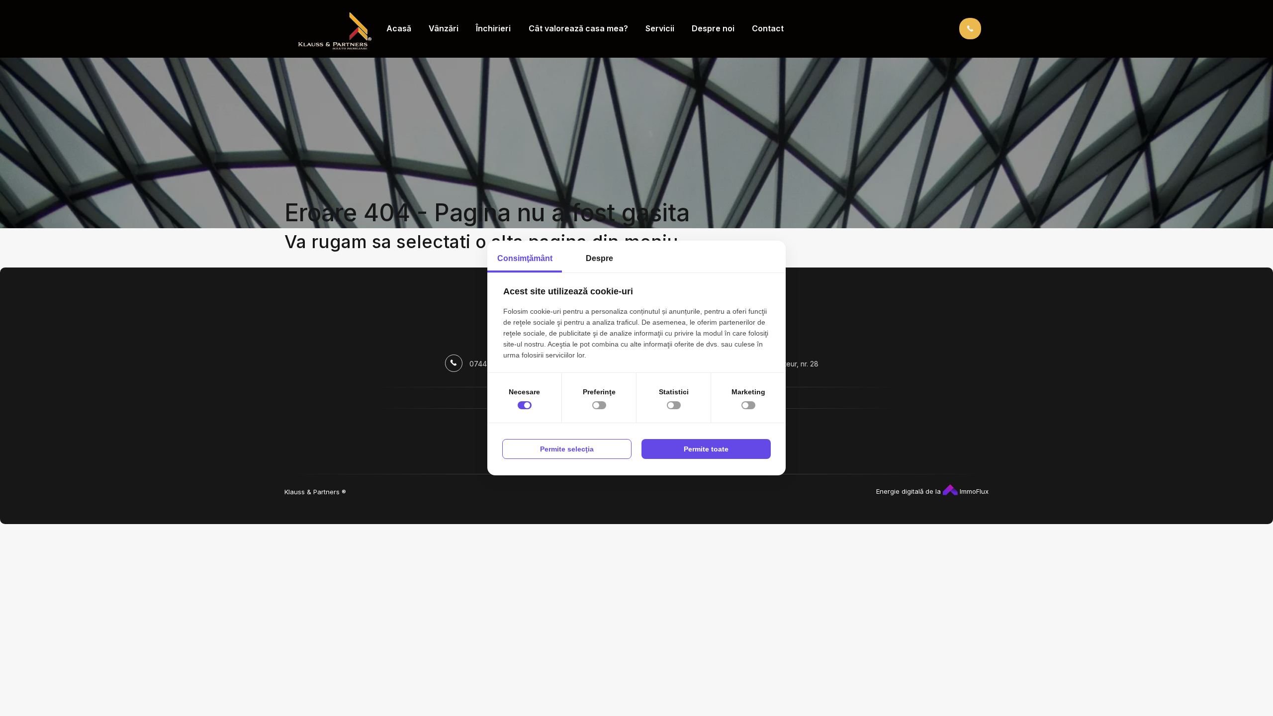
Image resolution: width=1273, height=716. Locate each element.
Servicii (659, 28)
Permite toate (706, 449)
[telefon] (970, 28)
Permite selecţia (567, 449)
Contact (768, 28)
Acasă (398, 28)
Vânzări (443, 28)
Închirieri (493, 28)
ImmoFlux (973, 491)
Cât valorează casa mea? (578, 28)
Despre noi (713, 28)
